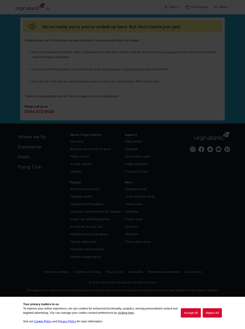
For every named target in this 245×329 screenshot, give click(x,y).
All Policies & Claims (84, 189)
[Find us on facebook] (201, 149)
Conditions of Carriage (87, 272)
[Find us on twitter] (210, 149)
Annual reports (81, 164)
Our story (77, 141)
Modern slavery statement (164, 272)
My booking (199, 7)
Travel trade (134, 204)
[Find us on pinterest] (227, 149)
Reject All (212, 313)
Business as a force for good (90, 149)
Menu (223, 7)
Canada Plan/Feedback (86, 204)
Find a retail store (138, 241)
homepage (171, 52)
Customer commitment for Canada (95, 211)
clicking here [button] (126, 312)
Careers (75, 171)
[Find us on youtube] (219, 149)
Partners (131, 226)
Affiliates (131, 211)
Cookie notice (193, 272)
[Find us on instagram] (193, 149)
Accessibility (135, 272)
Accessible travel (137, 156)
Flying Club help (137, 171)
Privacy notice (114, 272)
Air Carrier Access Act (86, 226)
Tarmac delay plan (83, 241)
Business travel (136, 189)
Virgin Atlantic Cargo (140, 196)
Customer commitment (87, 249)
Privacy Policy (67, 321)
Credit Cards (134, 219)
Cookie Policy (43, 321)
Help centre (133, 141)
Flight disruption (137, 164)
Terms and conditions (56, 272)
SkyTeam (131, 234)
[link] (40, 137)
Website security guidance (89, 234)
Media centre (79, 156)
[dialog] (122, 313)
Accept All (191, 313)
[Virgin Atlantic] (50, 7)
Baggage (131, 149)
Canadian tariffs (81, 196)
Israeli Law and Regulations (89, 219)
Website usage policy (85, 256)
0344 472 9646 (39, 111)
